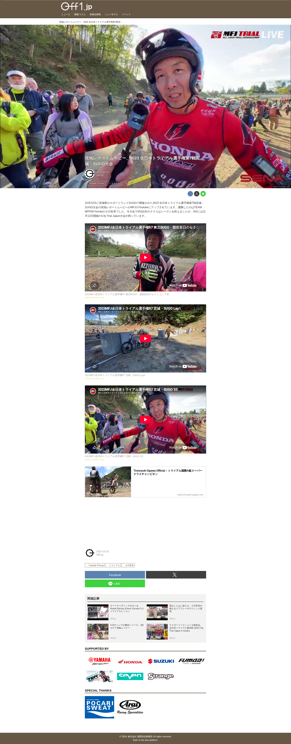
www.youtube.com (281, 186)
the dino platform (149, 740)
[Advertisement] (110, 521)
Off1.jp (99, 175)
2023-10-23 (102, 172)
